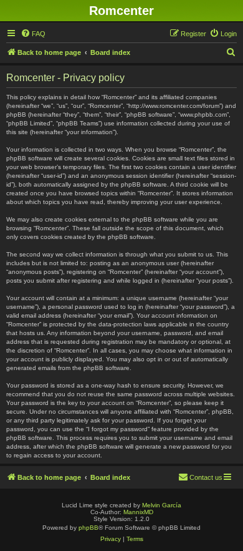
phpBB (88, 527)
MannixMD (138, 512)
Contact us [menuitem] (205, 477)
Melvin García (161, 505)
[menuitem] (33, 33)
